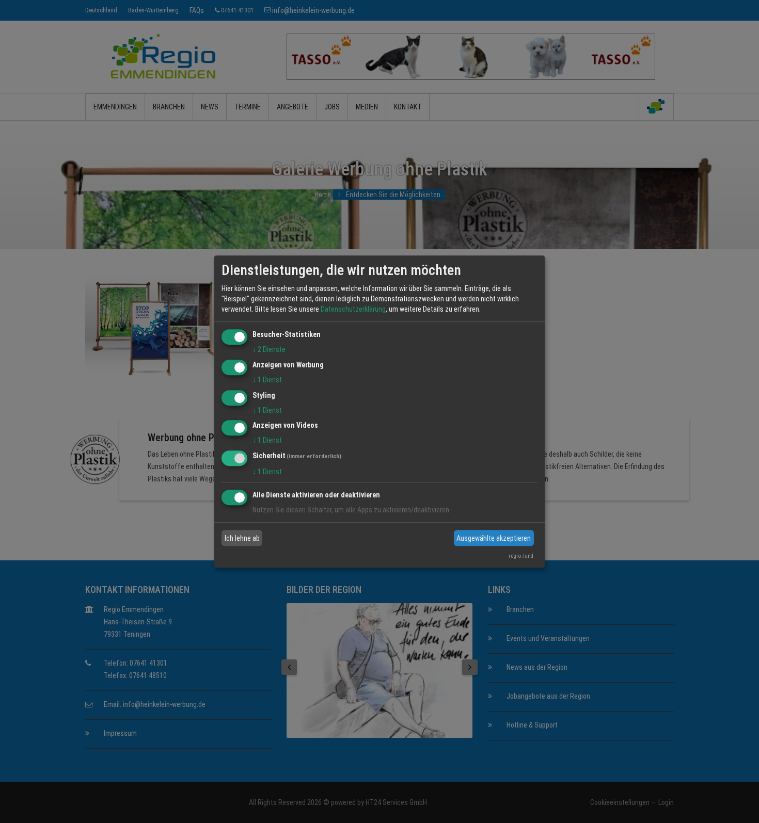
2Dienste (269, 349)
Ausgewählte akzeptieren (493, 538)
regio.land (521, 556)
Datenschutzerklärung (353, 309)
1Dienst (267, 380)
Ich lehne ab (242, 538)
